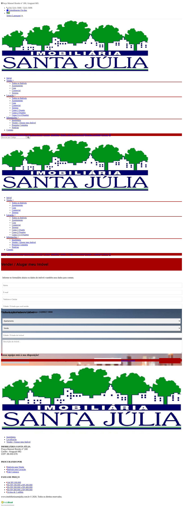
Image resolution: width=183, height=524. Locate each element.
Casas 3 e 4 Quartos (20, 115)
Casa (14, 88)
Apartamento (17, 86)
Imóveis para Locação (33, 135)
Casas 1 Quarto (18, 110)
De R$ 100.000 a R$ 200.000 (19, 485)
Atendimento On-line (18, 10)
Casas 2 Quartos (19, 113)
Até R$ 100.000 (14, 482)
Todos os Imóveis (19, 83)
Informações (11, 117)
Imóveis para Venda (15, 135)
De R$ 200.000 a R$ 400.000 (19, 487)
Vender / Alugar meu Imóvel (24, 123)
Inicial (9, 78)
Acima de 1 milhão (15, 492)
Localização (11, 439)
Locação (10, 95)
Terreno (15, 93)
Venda (9, 80)
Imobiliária (16, 120)
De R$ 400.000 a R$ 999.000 (19, 490)
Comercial (16, 90)
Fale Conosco (13, 472)
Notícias (15, 127)
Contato (9, 130)
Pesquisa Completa (20, 125)
